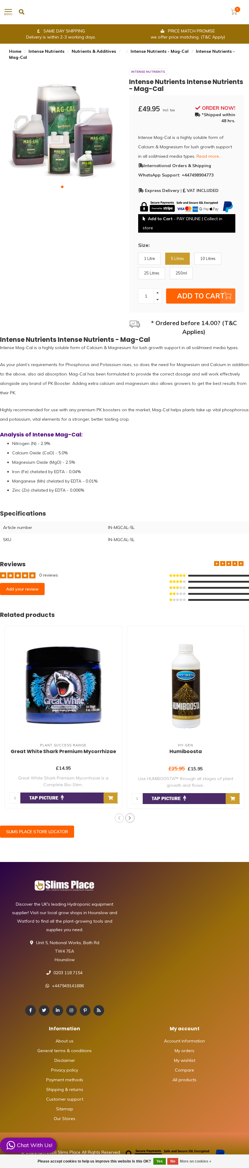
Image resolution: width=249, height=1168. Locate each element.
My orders (184, 1050)
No (172, 1161)
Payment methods (64, 1079)
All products (184, 1079)
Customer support (64, 1099)
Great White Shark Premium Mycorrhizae (63, 751)
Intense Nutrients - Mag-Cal (160, 51)
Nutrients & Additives (94, 51)
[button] (62, 187)
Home (15, 51)
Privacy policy (64, 1070)
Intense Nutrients (46, 51)
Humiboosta (185, 751)
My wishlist (184, 1060)
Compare (184, 1070)
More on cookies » (195, 1161)
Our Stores (64, 1118)
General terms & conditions (64, 1050)
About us (64, 1041)
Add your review (22, 589)
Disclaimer (64, 1060)
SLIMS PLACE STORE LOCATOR (37, 831)
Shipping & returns (64, 1089)
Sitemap (64, 1109)
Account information (184, 1041)
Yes (159, 1161)
